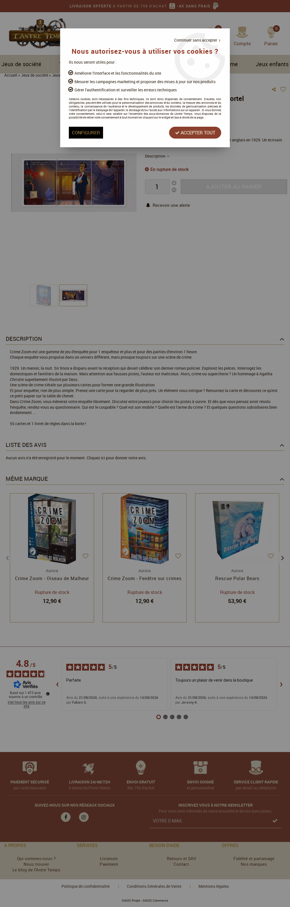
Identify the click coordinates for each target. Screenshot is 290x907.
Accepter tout (197, 133)
